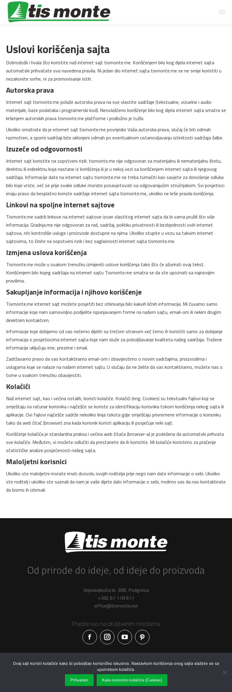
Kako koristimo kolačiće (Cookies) (132, 680)
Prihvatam (79, 680)
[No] (224, 672)
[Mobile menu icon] (222, 12)
